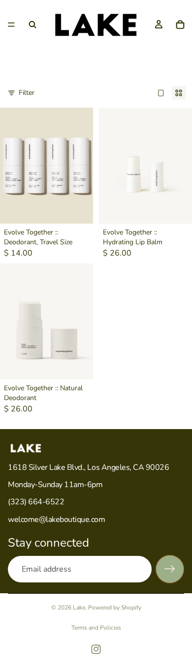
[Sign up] (170, 569)
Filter (26, 92)
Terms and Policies (96, 628)
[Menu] (11, 24)
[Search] (32, 24)
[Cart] (180, 24)
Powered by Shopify (114, 607)
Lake (79, 607)
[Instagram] (96, 649)
